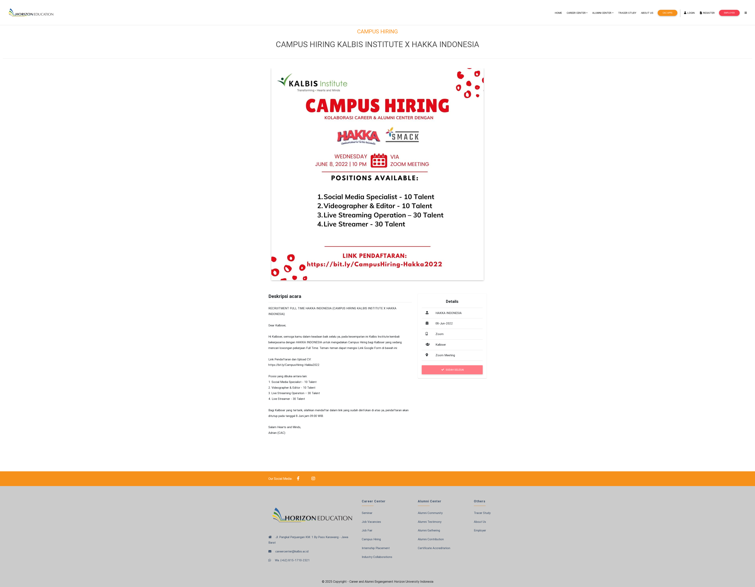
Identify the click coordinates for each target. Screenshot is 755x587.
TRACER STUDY (627, 13)
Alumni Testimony (429, 522)
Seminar (367, 513)
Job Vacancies (371, 522)
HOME (558, 13)
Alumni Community (430, 513)
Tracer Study (482, 513)
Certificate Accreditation (434, 548)
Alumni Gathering (429, 530)
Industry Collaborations (377, 557)
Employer (729, 13)
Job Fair (367, 530)
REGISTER (709, 13)
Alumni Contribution (431, 539)
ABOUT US (647, 13)
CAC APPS (667, 13)
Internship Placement (376, 548)
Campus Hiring (371, 539)
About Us (480, 522)
